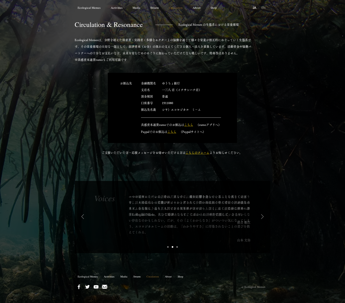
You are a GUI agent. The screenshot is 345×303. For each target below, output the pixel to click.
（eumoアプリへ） (207, 124)
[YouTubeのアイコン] (96, 287)
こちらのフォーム (197, 152)
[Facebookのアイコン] (79, 287)
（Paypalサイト (188, 131)
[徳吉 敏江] (168, 247)
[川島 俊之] (177, 247)
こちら (171, 131)
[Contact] (105, 287)
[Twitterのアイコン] (87, 287)
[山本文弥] (172, 247)
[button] (138, 8)
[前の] (82, 216)
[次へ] (262, 216)
